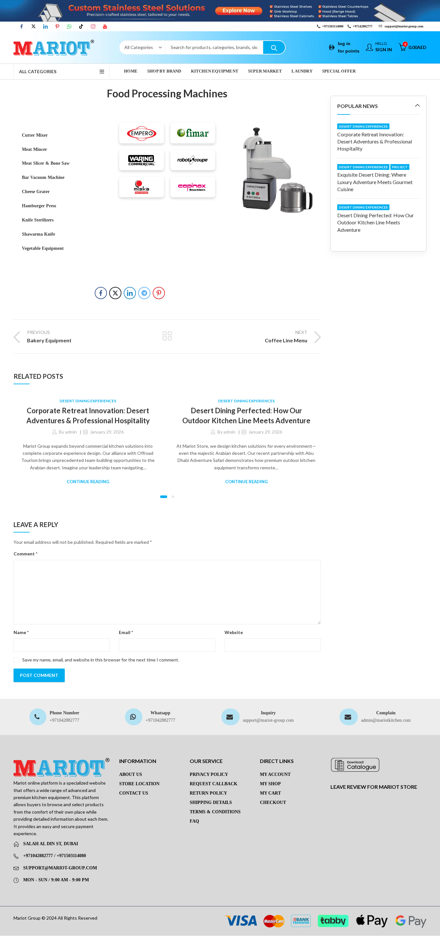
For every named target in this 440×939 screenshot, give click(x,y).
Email (126, 632)
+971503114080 (332, 26)
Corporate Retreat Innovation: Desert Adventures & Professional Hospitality (374, 141)
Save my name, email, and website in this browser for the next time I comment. (100, 659)
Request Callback (213, 783)
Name (21, 632)
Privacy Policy (209, 774)
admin (71, 432)
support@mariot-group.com (268, 720)
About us (130, 774)
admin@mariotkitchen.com (386, 720)
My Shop (270, 783)
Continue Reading (88, 481)
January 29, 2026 (107, 432)
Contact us (133, 793)
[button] (163, 497)
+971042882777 (64, 720)
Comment (25, 553)
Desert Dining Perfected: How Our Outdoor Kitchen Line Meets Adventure (375, 222)
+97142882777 (362, 26)
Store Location (139, 783)
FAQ (194, 821)
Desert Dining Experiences (88, 400)
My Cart (270, 793)
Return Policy (208, 793)
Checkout (273, 802)
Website (234, 632)
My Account (275, 774)
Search (274, 47)
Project (400, 167)
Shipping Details (211, 802)
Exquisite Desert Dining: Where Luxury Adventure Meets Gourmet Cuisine (375, 181)
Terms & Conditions (215, 811)
